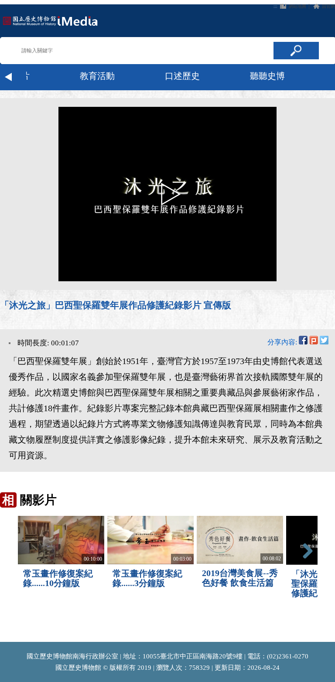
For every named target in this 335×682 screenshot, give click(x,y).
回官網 (328, 6)
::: (275, 6)
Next (326, 77)
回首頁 (50, 20)
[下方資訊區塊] (2, 637)
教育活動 (97, 76)
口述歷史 (182, 76)
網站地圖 (297, 6)
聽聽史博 (267, 76)
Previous (8, 77)
